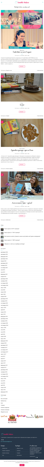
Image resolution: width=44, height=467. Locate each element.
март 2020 (3, 294)
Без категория (4, 398)
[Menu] (1, 2)
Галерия (22, 103)
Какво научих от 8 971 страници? (11, 228)
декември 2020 (4, 278)
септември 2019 (4, 305)
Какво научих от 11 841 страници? (12, 232)
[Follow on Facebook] (1, 439)
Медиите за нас (22, 50)
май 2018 (3, 334)
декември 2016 (4, 369)
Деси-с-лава (27, 55)
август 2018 (3, 327)
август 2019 (3, 307)
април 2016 (3, 387)
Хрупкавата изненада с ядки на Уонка (22, 150)
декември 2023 (4, 254)
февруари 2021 (4, 274)
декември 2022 (4, 258)
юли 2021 (3, 269)
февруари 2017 (4, 365)
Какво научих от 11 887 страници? (12, 240)
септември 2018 (4, 325)
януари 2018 (3, 343)
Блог (2, 403)
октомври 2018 (4, 323)
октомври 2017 (4, 349)
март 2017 (3, 363)
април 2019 (3, 312)
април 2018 (3, 336)
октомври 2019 (4, 303)
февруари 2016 (4, 392)
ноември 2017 (4, 347)
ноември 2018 (4, 321)
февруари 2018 (4, 340)
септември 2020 (4, 285)
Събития (18, 450)
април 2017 (3, 360)
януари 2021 (3, 276)
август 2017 (3, 354)
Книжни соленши (5, 452)
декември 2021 (4, 263)
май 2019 (3, 309)
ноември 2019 (4, 301)
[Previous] (31, 452)
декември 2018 (4, 318)
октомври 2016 (4, 374)
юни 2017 (3, 356)
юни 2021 (3, 272)
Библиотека (22, 201)
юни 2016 (3, 383)
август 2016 (3, 378)
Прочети (22, 66)
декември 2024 (4, 252)
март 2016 (3, 389)
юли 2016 (3, 380)
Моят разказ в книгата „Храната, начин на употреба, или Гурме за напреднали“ (22, 236)
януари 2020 (3, 296)
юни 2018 (3, 332)
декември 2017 (4, 345)
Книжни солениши (5, 409)
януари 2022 (3, 261)
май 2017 (3, 358)
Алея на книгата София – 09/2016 (22, 203)
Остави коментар (40, 70)
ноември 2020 (4, 281)
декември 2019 (4, 298)
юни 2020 (3, 289)
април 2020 (3, 292)
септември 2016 (4, 376)
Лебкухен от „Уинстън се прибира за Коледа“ (14, 243)
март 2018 (3, 338)
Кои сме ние (19, 455)
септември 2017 (4, 352)
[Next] (41, 452)
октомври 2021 (4, 267)
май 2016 (3, 385)
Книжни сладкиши (22, 148)
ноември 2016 (4, 372)
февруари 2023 (4, 256)
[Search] (42, 2)
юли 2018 (3, 329)
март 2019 (3, 314)
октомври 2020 (4, 283)
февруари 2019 (4, 316)
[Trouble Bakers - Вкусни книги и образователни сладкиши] (22, 2)
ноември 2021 (4, 265)
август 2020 (3, 287)
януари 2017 (3, 367)
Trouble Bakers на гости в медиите (22, 52)
